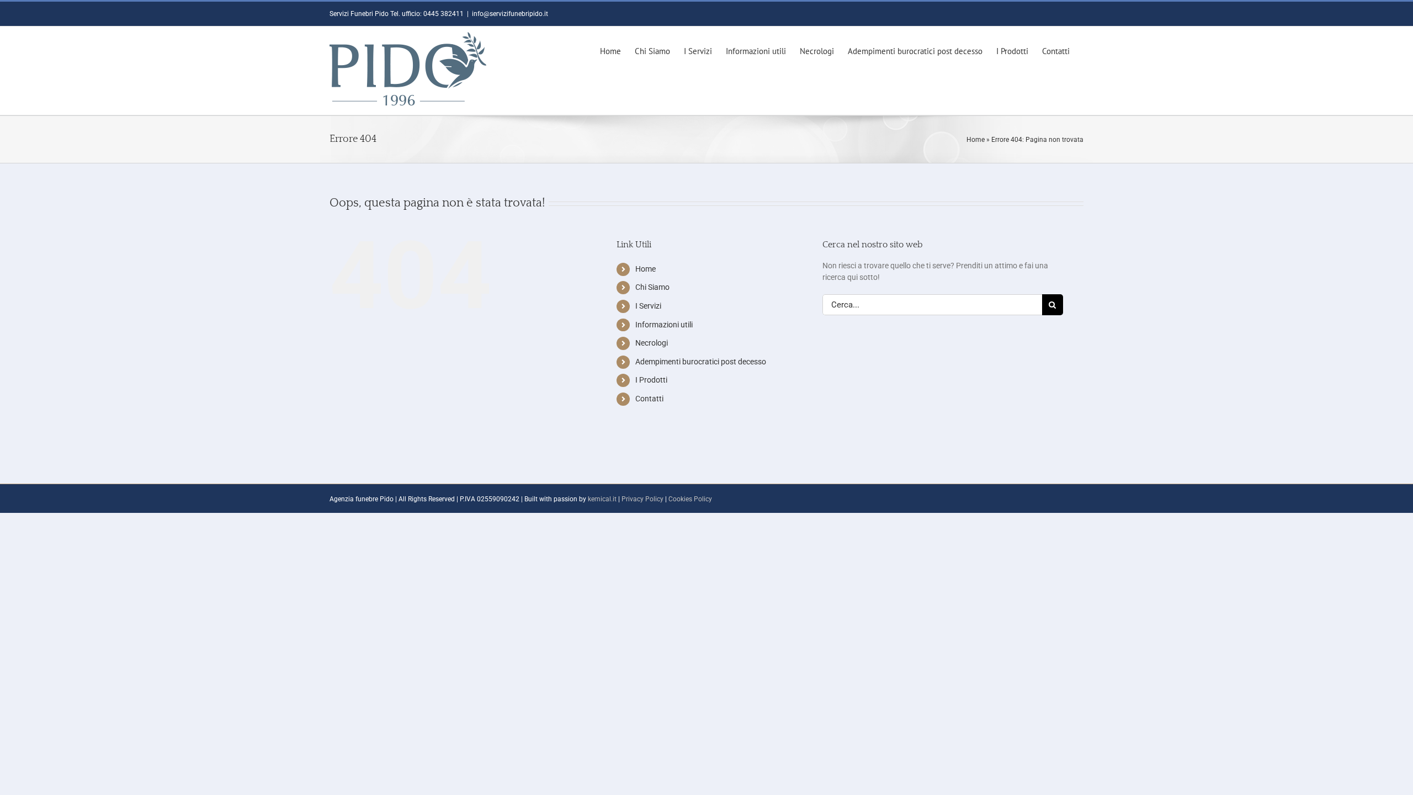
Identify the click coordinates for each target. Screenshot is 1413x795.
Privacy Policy (642, 499)
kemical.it (602, 499)
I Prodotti (651, 379)
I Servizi (648, 305)
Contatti (649, 398)
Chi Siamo (652, 287)
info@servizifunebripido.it (510, 14)
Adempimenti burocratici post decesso (700, 361)
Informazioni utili (664, 324)
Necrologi (651, 342)
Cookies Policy (690, 499)
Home (975, 140)
